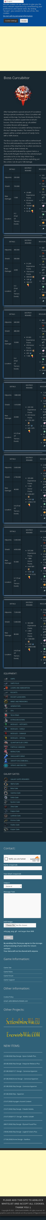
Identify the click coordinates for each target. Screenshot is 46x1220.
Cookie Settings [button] (11, 21)
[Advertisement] (23, 48)
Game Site (7, 967)
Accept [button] (23, 21)
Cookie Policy (8, 997)
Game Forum (8, 976)
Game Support (9, 980)
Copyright (5, 1210)
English (9, 1)
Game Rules (8, 972)
